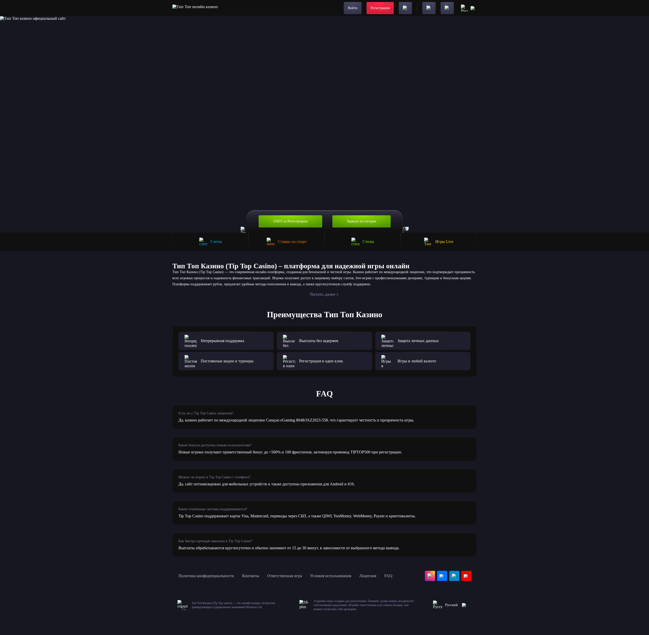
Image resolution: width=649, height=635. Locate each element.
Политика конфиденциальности (206, 576)
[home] (195, 8)
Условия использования (330, 576)
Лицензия (367, 576)
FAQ (388, 576)
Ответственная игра (284, 576)
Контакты (250, 576)
